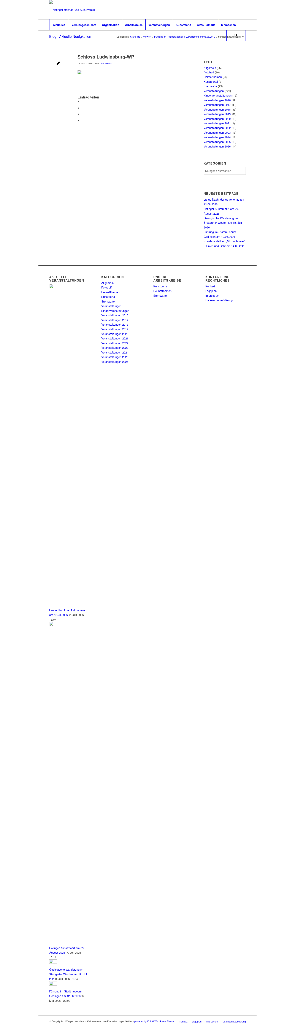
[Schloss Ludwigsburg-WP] (58, 64)
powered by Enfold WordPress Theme (154, 1021)
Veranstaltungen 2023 (217, 132)
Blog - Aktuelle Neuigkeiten (70, 36)
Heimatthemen (213, 77)
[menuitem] (59, 24)
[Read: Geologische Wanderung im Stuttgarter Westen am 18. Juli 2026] (53, 962)
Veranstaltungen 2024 (217, 137)
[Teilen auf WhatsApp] (83, 114)
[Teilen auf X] (83, 108)
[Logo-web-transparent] (72, 9)
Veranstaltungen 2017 (217, 105)
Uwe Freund (106, 63)
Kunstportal (211, 81)
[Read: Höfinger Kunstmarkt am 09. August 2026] (53, 625)
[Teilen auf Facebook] (83, 102)
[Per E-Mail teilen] (83, 120)
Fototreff (209, 72)
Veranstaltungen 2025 (217, 142)
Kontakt (210, 286)
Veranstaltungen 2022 (217, 128)
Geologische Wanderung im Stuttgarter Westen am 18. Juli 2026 (223, 222)
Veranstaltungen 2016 (217, 100)
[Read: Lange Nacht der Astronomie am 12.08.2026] (53, 287)
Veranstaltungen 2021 (217, 123)
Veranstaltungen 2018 (217, 109)
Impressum (212, 295)
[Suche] (236, 35)
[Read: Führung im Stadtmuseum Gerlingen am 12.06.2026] (53, 984)
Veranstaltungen (214, 91)
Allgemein (210, 68)
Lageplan (211, 291)
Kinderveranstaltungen (218, 95)
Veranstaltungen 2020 (217, 119)
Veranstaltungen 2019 (217, 114)
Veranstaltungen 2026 (217, 146)
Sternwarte (210, 86)
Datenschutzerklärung (219, 300)
